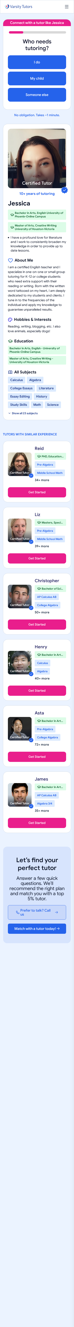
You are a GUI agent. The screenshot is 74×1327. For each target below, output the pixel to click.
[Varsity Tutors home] (18, 7)
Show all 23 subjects (25, 413)
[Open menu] (67, 7)
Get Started (37, 492)
